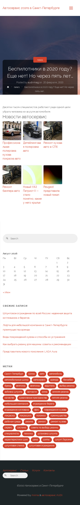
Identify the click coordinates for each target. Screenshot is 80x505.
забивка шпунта (13, 391)
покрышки (25, 415)
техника (28, 433)
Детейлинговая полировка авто (32, 146)
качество (9, 397)
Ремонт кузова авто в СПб (53, 144)
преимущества (59, 415)
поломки (41, 415)
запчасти (32, 391)
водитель (50, 385)
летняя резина (60, 397)
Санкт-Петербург (14, 373)
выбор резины (67, 385)
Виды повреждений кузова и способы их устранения (34, 336)
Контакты (49, 470)
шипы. (46, 439)
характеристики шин (16, 439)
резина (29, 421)
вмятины (35, 385)
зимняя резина (60, 391)
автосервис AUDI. (52, 495)
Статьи (24, 470)
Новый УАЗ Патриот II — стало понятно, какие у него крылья (32, 194)
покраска (10, 415)
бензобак (68, 379)
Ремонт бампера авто (11, 188)
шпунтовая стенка (14, 445)
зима (44, 391)
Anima (35, 495)
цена (35, 439)
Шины (31, 373)
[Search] (7, 238)
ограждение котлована (17, 409)
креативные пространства (33, 397)
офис (36, 409)
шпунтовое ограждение (41, 445)
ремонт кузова (58, 421)
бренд (8, 385)
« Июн (6, 292)
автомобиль (55, 373)
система (21, 427)
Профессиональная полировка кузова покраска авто (12, 150)
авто (42, 373)
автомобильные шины (16, 379)
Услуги (36, 470)
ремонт (42, 421)
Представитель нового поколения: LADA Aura (30, 351)
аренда (54, 379)
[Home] (8, 88)
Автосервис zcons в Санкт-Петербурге (31, 8)
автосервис (39, 379)
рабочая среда (12, 421)
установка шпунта (47, 433)
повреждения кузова (55, 409)
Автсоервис (10, 470)
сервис (8, 427)
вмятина (20, 385)
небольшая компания (16, 403)
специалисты (12, 433)
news (40, 59)
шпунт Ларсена (63, 439)
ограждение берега (43, 403)
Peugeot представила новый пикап (52, 190)
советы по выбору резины (44, 427)
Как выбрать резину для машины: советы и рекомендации (37, 344)
